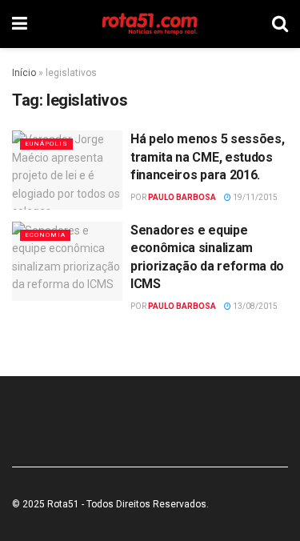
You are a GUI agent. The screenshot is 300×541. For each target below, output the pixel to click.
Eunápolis (46, 143)
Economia (45, 234)
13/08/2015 (254, 306)
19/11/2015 (254, 197)
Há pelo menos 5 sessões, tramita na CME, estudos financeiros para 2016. (207, 156)
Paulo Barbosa (182, 197)
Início (24, 72)
